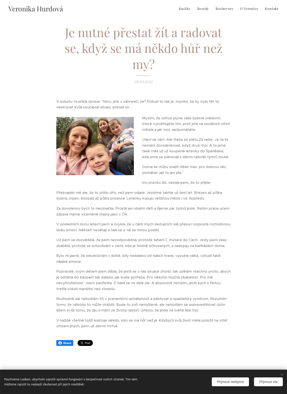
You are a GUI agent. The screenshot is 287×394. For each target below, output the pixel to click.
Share (67, 343)
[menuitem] (186, 8)
